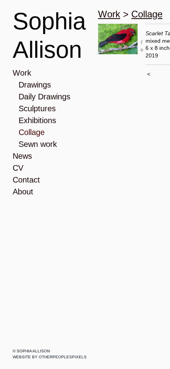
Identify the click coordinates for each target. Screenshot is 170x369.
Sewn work (38, 144)
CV (18, 168)
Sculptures (37, 108)
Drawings (35, 84)
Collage (32, 132)
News (22, 156)
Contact (26, 179)
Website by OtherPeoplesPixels (50, 357)
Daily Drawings (44, 96)
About (23, 191)
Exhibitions (37, 120)
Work (22, 72)
